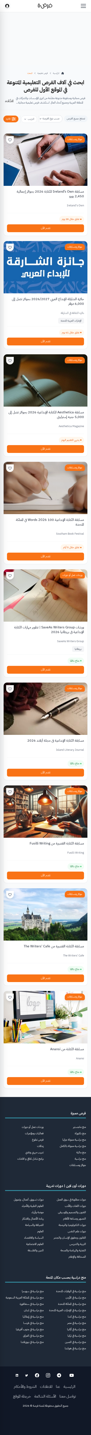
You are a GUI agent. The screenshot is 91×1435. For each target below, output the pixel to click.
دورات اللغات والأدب (75, 1206)
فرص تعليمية (42, 73)
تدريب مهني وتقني (34, 1152)
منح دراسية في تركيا (77, 1336)
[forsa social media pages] (71, 1375)
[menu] (83, 6)
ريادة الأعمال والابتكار (33, 1219)
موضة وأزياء (38, 1212)
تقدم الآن (45, 228)
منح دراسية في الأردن (76, 1298)
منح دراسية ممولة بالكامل (73, 1146)
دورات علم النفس (77, 1231)
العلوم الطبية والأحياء (33, 1206)
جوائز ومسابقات (74, 139)
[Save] (10, 140)
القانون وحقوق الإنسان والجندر (70, 1238)
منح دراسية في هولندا (75, 1348)
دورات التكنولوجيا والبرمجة (72, 1225)
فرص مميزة (78, 1113)
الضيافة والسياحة (34, 1225)
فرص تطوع (38, 1140)
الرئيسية (69, 1386)
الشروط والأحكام (25, 1386)
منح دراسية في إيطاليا (33, 1317)
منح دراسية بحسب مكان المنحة (66, 1277)
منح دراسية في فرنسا (33, 1323)
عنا (58, 1386)
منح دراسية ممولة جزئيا (74, 1140)
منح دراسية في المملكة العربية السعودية (25, 1298)
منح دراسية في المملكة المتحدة (72, 1304)
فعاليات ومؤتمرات (34, 1133)
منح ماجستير (79, 1127)
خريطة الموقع (22, 1396)
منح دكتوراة (80, 1133)
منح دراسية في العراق (33, 1336)
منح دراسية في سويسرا (33, 1291)
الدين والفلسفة (36, 1250)
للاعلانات (46, 1386)
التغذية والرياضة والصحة (73, 1250)
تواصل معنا (67, 1396)
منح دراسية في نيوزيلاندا (32, 1342)
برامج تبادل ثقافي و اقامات (30, 1159)
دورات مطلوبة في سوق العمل (71, 1200)
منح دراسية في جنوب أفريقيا (30, 1329)
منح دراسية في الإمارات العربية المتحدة (67, 1310)
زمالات (40, 1146)
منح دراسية (80, 1159)
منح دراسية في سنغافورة (32, 1304)
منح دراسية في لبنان (34, 1310)
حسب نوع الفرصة (51, 118)
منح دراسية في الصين (75, 1342)
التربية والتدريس (77, 1244)
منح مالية (81, 1152)
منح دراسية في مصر (76, 1323)
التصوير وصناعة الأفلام (74, 1219)
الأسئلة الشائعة (45, 1396)
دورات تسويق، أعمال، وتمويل (29, 1200)
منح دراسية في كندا (77, 1317)
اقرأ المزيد (9, 101)
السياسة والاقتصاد (34, 1238)
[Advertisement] (45, 1422)
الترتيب (31, 119)
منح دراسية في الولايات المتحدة (71, 1291)
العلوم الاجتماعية (35, 1244)
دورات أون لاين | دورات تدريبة (66, 1185)
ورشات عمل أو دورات (72, 575)
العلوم (40, 1231)
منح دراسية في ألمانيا (76, 1329)
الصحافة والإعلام (77, 1257)
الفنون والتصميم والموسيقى (72, 1212)
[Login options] (7, 6)
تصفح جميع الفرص (76, 118)
